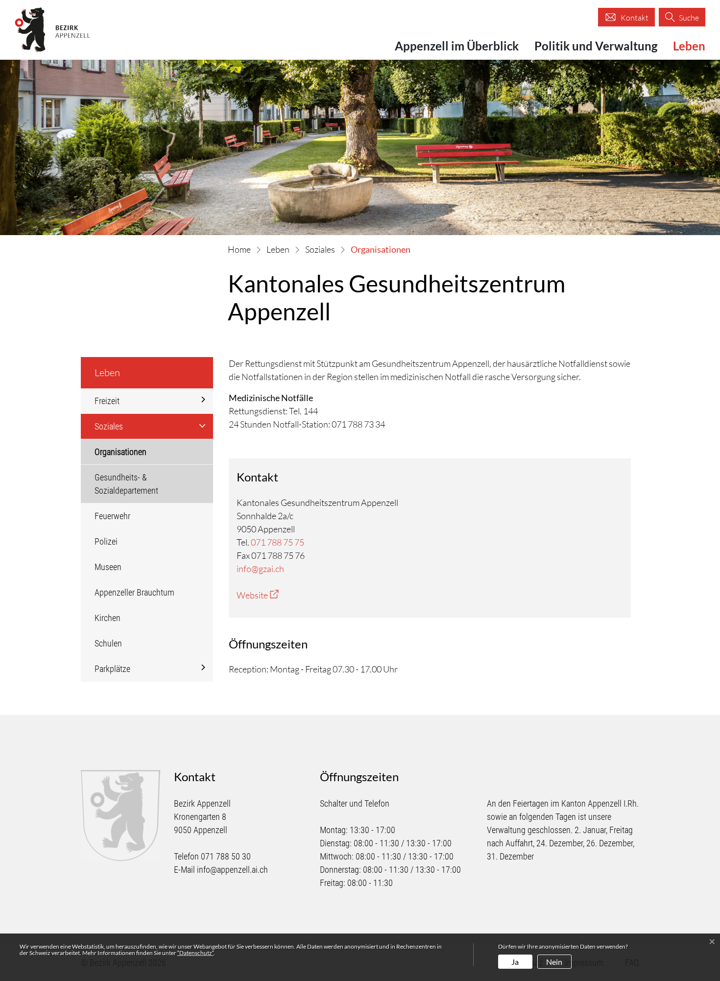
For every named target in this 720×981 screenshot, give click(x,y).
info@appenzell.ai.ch (232, 869)
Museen (108, 567)
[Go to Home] (239, 249)
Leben (689, 46)
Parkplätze (112, 669)
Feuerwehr (112, 516)
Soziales (109, 426)
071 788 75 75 (277, 542)
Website (258, 595)
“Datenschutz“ (195, 953)
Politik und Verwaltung (595, 46)
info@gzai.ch (260, 568)
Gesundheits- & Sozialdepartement (126, 484)
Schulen (108, 643)
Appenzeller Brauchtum (134, 592)
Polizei (106, 541)
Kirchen (107, 618)
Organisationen (123, 455)
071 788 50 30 (226, 856)
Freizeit (107, 401)
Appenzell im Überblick (457, 46)
